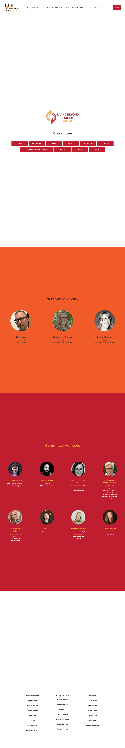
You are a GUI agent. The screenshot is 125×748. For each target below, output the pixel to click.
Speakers (54, 143)
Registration (36, 143)
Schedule (105, 143)
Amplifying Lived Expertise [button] (59, 7)
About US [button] (35, 7)
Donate (117, 7)
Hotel (97, 150)
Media (79, 150)
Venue (62, 150)
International (93, 7)
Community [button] (44, 7)
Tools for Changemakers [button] (78, 7)
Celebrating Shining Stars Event (37, 150)
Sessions (71, 143)
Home (28, 7)
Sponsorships (88, 143)
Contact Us (102, 7)
